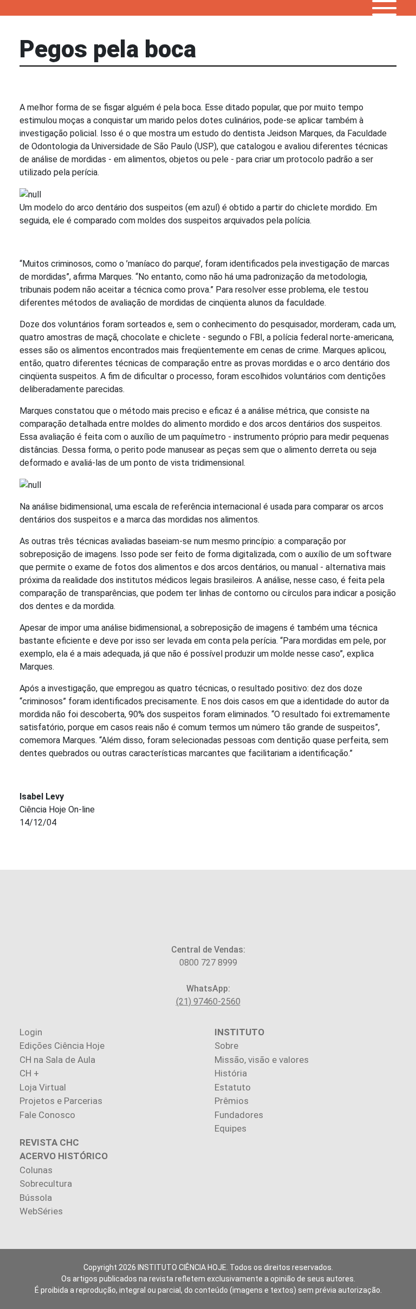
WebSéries (41, 1211)
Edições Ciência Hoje (62, 1045)
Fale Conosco (47, 1114)
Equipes (230, 1128)
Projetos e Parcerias (61, 1100)
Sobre (226, 1045)
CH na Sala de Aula (57, 1059)
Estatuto (232, 1087)
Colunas (36, 1170)
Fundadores (238, 1114)
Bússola (36, 1197)
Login (31, 1032)
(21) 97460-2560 (208, 1001)
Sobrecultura (46, 1183)
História (230, 1073)
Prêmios (231, 1100)
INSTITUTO (239, 1032)
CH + (29, 1073)
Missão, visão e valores (261, 1059)
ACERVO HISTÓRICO (64, 1156)
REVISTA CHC (49, 1142)
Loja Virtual (43, 1087)
